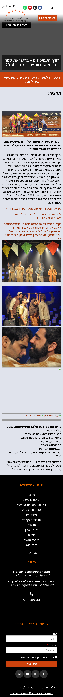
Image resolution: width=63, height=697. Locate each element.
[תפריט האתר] (58, 8)
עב (10, 6)
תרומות (31, 525)
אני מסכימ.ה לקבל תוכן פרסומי (37, 657)
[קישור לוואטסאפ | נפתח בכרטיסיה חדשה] (25, 8)
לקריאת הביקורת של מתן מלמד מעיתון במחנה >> (33, 208)
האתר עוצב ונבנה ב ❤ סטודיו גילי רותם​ (31, 693)
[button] (52, 8)
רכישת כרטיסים (32, 500)
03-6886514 (31, 600)
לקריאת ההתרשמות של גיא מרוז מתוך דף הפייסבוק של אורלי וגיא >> (36, 229)
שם (55, 633)
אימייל (53, 645)
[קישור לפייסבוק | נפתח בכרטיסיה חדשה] (40, 8)
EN (15, 6)
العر (4, 6)
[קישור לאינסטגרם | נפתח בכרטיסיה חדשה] (35, 8)
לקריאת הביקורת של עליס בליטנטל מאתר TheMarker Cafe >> (37, 216)
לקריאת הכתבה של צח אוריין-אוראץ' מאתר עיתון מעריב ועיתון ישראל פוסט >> (33, 235)
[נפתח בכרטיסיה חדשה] (52, 415)
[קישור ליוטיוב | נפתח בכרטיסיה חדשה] (30, 8)
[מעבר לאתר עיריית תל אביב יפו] (19, 611)
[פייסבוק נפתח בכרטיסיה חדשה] (44, 674)
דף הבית (31, 495)
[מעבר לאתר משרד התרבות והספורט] (43, 611)
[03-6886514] (31, 594)
